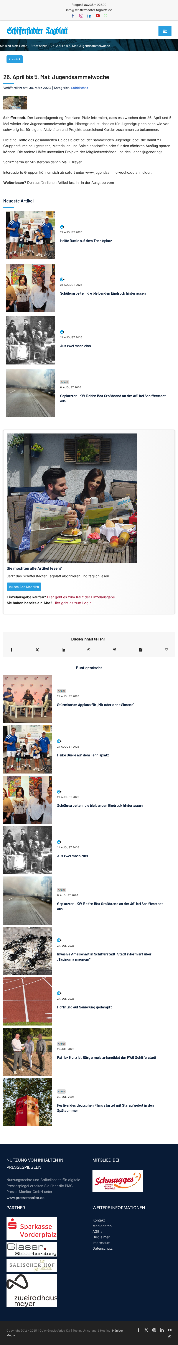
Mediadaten (102, 1226)
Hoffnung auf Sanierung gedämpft (84, 1007)
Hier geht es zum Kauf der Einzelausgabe (81, 597)
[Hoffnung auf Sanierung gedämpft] (27, 980)
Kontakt (98, 1220)
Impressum (101, 1243)
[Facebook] (11, 650)
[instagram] (81, 16)
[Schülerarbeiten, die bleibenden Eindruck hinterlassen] (30, 266)
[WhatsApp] (89, 650)
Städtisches (79, 88)
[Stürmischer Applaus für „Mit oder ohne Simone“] (27, 678)
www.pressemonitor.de (25, 1198)
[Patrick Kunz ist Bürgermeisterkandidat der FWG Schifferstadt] (27, 1030)
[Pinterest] (115, 650)
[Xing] (141, 650)
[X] (37, 650)
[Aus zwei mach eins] (30, 319)
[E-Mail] (166, 650)
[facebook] (73, 16)
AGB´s (97, 1231)
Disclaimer (101, 1237)
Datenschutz (102, 1248)
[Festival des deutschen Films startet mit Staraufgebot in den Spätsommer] (27, 1081)
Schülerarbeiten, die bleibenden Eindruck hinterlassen (103, 293)
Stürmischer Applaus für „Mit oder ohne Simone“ (95, 704)
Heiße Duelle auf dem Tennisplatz (86, 240)
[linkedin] (89, 16)
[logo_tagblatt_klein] (38, 28)
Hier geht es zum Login (72, 603)
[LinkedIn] (63, 650)
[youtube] (98, 16)
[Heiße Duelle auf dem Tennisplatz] (30, 214)
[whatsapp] (105, 16)
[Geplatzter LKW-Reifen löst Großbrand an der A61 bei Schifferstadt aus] (30, 371)
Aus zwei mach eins (75, 345)
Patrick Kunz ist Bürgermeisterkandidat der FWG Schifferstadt (107, 1057)
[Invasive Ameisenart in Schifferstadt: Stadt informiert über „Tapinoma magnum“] (27, 930)
